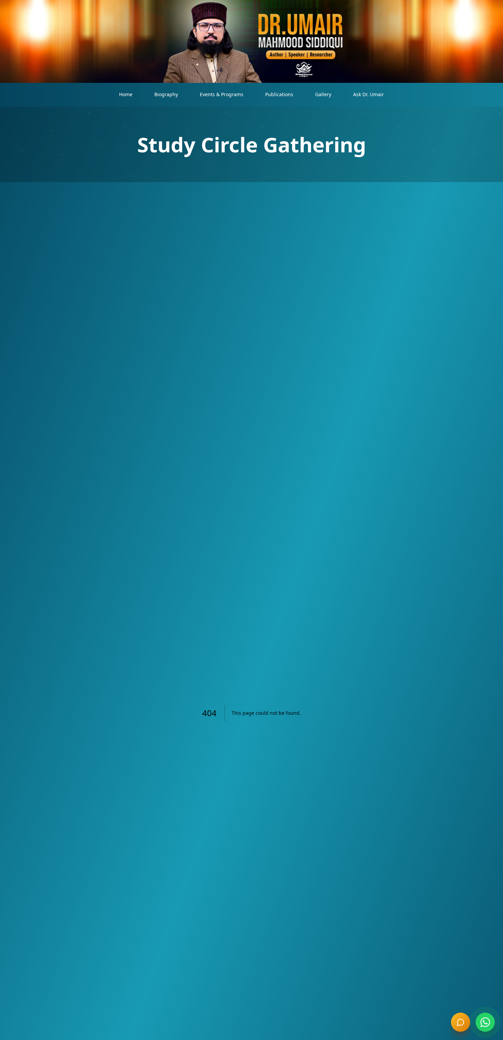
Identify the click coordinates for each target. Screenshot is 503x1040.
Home (125, 94)
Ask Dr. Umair (368, 94)
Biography (166, 94)
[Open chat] (460, 1022)
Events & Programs (221, 94)
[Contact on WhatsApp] (485, 1022)
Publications (279, 94)
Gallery (323, 94)
